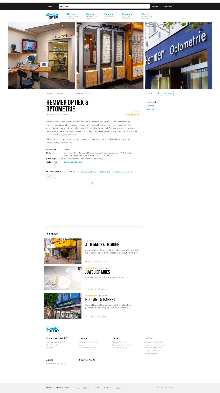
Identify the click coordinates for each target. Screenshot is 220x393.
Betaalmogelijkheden (54, 159)
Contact (49, 348)
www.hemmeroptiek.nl (87, 172)
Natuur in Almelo (151, 353)
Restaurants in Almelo (88, 342)
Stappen (83, 338)
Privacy (76, 388)
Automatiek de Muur (102, 244)
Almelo (51, 6)
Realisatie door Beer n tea (164, 388)
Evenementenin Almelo (55, 364)
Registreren (167, 6)
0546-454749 (105, 172)
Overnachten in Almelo (88, 348)
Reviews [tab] (150, 109)
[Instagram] (53, 176)
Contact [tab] (150, 105)
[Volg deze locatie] (158, 93)
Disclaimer (108, 388)
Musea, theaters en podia (155, 345)
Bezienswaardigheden (154, 342)
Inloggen (155, 6)
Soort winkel (51, 149)
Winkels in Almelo (119, 342)
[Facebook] (48, 176)
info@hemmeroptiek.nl (122, 172)
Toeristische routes (153, 350)
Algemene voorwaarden (92, 388)
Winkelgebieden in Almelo (122, 345)
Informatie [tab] (152, 102)
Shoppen (116, 338)
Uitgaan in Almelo (86, 345)
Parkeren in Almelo (119, 348)
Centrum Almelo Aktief (56, 338)
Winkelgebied (51, 162)
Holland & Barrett (101, 299)
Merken (49, 153)
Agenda (49, 359)
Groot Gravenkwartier (73, 162)
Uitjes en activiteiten (153, 348)
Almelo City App (52, 345)
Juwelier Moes (97, 272)
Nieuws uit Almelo (87, 359)
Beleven (148, 338)
